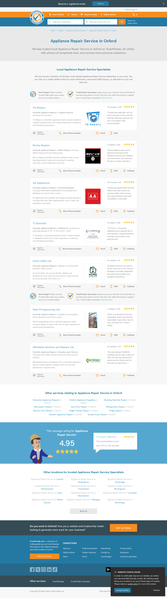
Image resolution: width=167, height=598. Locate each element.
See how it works (44, 556)
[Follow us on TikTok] (55, 569)
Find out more (106, 97)
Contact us (105, 552)
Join (100, 3)
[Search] (122, 22)
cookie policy (132, 584)
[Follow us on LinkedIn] (49, 569)
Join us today (123, 527)
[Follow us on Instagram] (43, 569)
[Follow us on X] (38, 569)
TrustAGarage (58, 581)
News (65, 556)
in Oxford (47, 401)
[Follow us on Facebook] (32, 569)
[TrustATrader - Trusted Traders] (37, 13)
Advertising (105, 548)
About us (67, 548)
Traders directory (89, 552)
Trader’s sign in (131, 9)
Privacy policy (125, 548)
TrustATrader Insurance (80, 581)
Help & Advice (69, 552)
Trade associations (89, 548)
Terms (84, 556)
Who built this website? (109, 591)
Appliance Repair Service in (47, 479)
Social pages (106, 556)
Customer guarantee (128, 556)
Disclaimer (124, 552)
